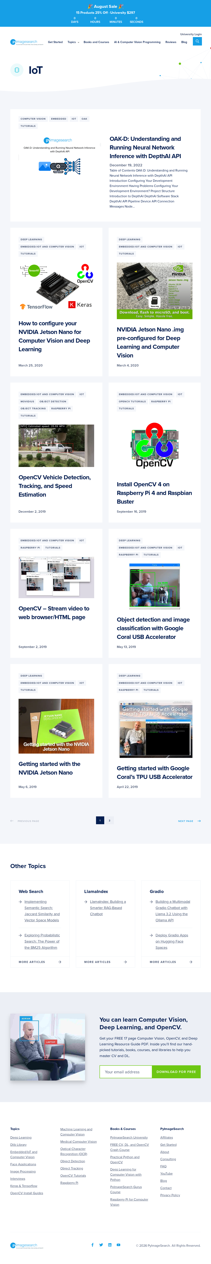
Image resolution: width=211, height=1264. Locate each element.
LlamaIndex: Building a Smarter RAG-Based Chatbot (108, 907)
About (164, 1152)
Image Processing (23, 1171)
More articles (32, 962)
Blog (163, 1181)
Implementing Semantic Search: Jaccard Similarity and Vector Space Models (42, 910)
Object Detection (72, 1161)
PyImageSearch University (129, 1138)
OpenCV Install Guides (26, 1193)
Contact (166, 1188)
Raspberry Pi (69, 1183)
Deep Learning (21, 1138)
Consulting (168, 1159)
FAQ (163, 1166)
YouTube (166, 1174)
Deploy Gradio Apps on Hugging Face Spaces (172, 941)
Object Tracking (71, 1168)
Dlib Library (18, 1145)
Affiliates (166, 1138)
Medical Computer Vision (78, 1142)
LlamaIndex (96, 891)
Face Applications (23, 1164)
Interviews (17, 1179)
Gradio (157, 891)
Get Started (168, 1145)
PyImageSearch (26, 42)
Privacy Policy (170, 1195)
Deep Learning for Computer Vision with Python (126, 1174)
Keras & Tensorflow (23, 1186)
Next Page (185, 821)
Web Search (31, 891)
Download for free (176, 1072)
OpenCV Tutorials (73, 1176)
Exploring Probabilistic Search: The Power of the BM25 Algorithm (42, 941)
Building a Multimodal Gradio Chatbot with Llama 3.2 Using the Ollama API (173, 910)
